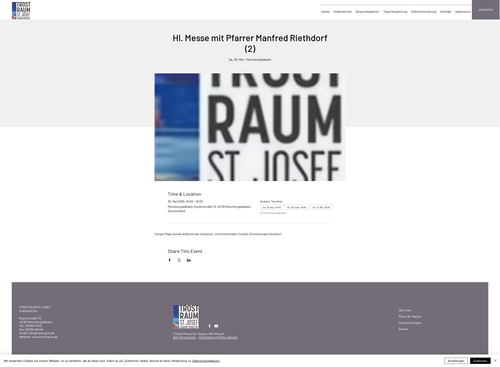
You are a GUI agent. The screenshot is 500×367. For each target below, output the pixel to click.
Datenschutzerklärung (206, 361)
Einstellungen (456, 361)
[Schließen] (495, 361)
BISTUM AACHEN (184, 337)
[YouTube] (216, 326)
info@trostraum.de (41, 333)
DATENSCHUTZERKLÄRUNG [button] (218, 337)
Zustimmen (480, 361)
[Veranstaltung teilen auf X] (179, 260)
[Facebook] (209, 326)
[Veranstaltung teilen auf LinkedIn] (189, 260)
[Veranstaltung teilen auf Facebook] (169, 260)
